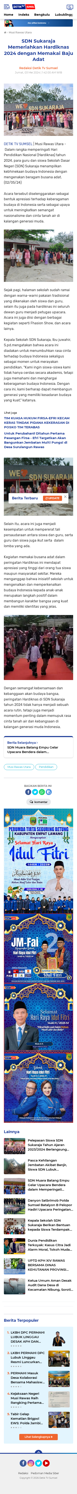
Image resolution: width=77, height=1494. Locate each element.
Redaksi (23, 1473)
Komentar (40, 802)
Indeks (23, 15)
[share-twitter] (35, 792)
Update (53, 498)
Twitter (40, 1469)
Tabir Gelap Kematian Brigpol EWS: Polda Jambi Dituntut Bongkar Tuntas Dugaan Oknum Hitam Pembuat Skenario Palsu (26, 1418)
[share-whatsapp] (42, 792)
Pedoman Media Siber (45, 1473)
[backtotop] (38, 1454)
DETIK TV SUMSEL (18, 144)
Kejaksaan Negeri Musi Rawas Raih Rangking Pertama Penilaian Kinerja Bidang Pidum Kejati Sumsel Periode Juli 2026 (27, 1398)
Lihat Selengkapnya (38, 1436)
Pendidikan (46, 767)
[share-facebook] (28, 792)
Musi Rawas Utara (19, 767)
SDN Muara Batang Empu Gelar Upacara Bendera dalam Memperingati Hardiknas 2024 (32, 749)
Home (8, 15)
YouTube (49, 1469)
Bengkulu (42, 15)
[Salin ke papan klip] (49, 792)
